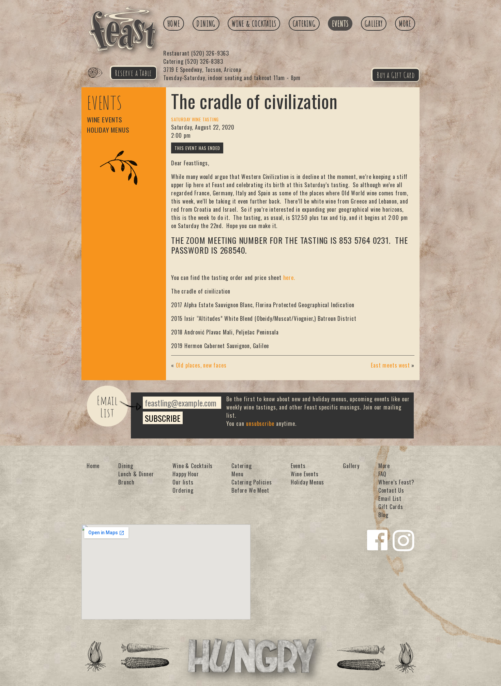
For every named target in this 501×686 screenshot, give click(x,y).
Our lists (182, 482)
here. (289, 277)
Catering (304, 23)
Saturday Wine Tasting (195, 119)
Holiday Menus (108, 130)
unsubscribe (260, 423)
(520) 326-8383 (193, 61)
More (405, 23)
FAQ (382, 474)
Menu (237, 474)
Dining (205, 23)
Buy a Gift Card (396, 75)
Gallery (374, 23)
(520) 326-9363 (196, 53)
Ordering (182, 490)
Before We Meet (250, 490)
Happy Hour (185, 474)
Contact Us (391, 490)
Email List (107, 406)
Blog (383, 515)
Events (340, 23)
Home (173, 23)
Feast (99, 80)
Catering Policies (251, 482)
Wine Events (104, 119)
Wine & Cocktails (254, 23)
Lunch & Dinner (136, 474)
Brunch (126, 482)
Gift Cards (390, 507)
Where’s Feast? (396, 482)
